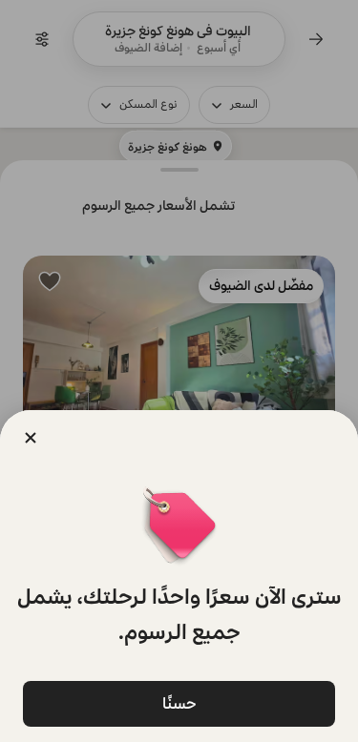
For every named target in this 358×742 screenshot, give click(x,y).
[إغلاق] (30, 437)
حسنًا (179, 703)
